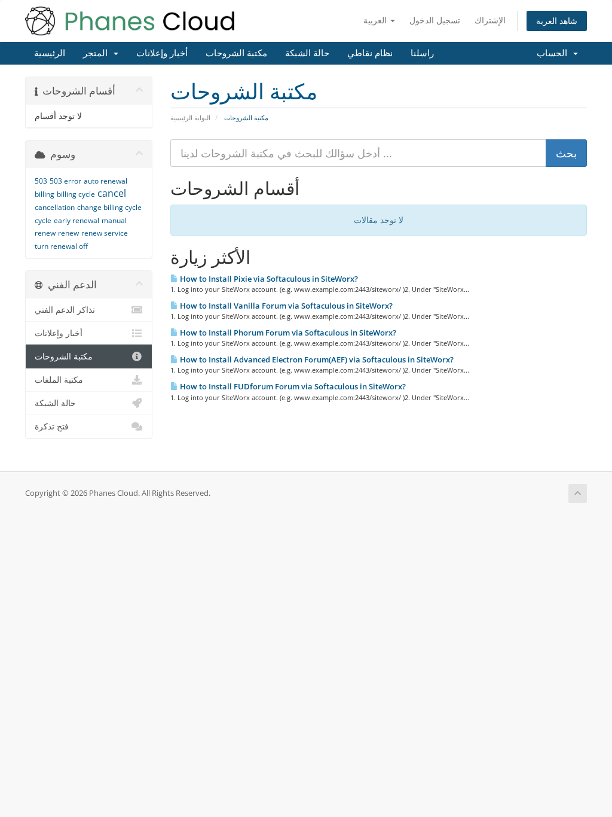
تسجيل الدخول (434, 20)
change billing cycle (109, 207)
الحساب (554, 53)
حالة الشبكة (307, 53)
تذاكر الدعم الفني (65, 309)
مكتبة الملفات (59, 379)
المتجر (97, 53)
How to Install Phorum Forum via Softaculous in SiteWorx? (287, 332)
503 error (65, 181)
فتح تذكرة (52, 426)
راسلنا (422, 53)
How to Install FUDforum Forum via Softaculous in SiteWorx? (292, 386)
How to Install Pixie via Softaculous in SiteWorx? (268, 278)
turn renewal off (61, 246)
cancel (111, 193)
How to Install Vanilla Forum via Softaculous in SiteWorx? (285, 305)
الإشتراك (490, 20)
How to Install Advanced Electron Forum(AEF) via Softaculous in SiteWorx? (316, 359)
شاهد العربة (556, 20)
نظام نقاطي (370, 53)
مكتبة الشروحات (236, 53)
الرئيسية (49, 53)
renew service (104, 233)
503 (41, 181)
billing (44, 194)
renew (68, 233)
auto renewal (105, 181)
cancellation (55, 207)
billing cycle (76, 194)
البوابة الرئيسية (190, 117)
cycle (43, 220)
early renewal (76, 220)
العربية (376, 20)
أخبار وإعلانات (162, 53)
